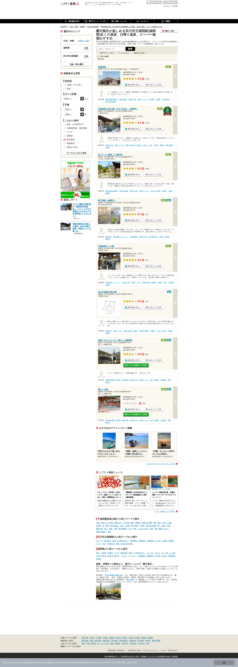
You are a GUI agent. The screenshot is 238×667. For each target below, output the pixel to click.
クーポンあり (124, 53)
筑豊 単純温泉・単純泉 (113, 380)
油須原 (98, 526)
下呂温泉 (114, 641)
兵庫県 (105, 638)
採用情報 (175, 656)
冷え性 (158, 541)
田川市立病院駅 (110, 102)
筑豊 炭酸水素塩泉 (111, 99)
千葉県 (98, 638)
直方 (109, 532)
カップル (99, 541)
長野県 (137, 638)
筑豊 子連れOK (130, 145)
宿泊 (104, 544)
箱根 (91, 641)
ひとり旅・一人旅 (168, 553)
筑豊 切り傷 (132, 99)
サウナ (98, 544)
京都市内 (133, 643)
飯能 (112, 643)
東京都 (118, 638)
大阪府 (124, 638)
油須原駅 (163, 380)
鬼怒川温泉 (156, 641)
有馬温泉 (97, 641)
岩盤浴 (70, 136)
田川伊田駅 (165, 99)
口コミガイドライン (150, 650)
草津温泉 (85, 641)
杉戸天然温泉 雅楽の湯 (114, 575)
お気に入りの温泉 (154, 2)
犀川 (155, 523)
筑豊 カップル (142, 99)
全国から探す (84, 41)
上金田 (163, 526)
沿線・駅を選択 (77, 64)
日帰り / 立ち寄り (74, 85)
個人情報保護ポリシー (112, 656)
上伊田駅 (171, 282)
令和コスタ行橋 (107, 523)
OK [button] (224, 663)
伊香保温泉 (123, 641)
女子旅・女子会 (161, 556)
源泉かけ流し (73, 147)
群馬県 (111, 638)
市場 (151, 529)
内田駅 (167, 237)
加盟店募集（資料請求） (116, 650)
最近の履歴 (170, 2)
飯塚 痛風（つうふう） (120, 237)
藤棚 (160, 529)
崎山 (160, 523)
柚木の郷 (130, 580)
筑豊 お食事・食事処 (149, 282)
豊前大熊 (99, 529)
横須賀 (93, 643)
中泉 (156, 529)
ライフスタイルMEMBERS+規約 (159, 656)
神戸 (147, 643)
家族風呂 (150, 541)
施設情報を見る (133, 85)
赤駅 (164, 282)
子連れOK (111, 544)
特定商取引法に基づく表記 (130, 656)
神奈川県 (85, 638)
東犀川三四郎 (147, 523)
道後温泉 (132, 641)
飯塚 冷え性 (143, 237)
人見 (130, 529)
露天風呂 (107, 541)
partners (50, 662)
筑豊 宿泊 (108, 331)
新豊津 (137, 523)
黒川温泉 (140, 641)
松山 (106, 529)
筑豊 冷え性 (109, 145)
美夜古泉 (117, 523)
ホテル (157, 553)
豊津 (132, 523)
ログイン (167, 6)
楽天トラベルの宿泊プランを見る (136, 365)
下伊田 (142, 526)
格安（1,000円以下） (120, 541)
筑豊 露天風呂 (144, 331)
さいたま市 (104, 643)
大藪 (115, 529)
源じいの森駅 (154, 380)
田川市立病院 (151, 526)
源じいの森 (167, 523)
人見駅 (156, 145)
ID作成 (175, 6)
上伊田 (127, 526)
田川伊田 (134, 526)
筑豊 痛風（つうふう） (113, 282)
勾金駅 (161, 237)
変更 (86, 48)
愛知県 (144, 638)
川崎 (88, 643)
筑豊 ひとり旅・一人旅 (144, 145)
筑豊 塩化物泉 (123, 191)
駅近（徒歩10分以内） (125, 544)
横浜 (83, 643)
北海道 (131, 638)
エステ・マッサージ (129, 556)
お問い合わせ (173, 650)
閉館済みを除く (140, 53)
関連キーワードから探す (70, 646)
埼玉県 (92, 638)
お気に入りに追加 (155, 85)
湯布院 (147, 641)
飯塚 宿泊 (108, 237)
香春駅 (107, 239)
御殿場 (117, 643)
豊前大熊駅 (169, 145)
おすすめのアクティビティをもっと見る (160, 464)
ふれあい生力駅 (155, 191)
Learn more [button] (132, 662)
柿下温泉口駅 (153, 237)
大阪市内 (124, 643)
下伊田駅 (151, 99)
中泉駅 (170, 331)
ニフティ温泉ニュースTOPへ (164, 511)
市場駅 (152, 331)
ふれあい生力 (143, 529)
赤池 (134, 529)
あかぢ (166, 529)
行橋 (98, 523)
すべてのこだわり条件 (77, 153)
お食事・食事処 (168, 541)
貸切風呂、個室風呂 (138, 541)
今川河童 (125, 523)
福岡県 (150, 638)
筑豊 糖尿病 (123, 99)
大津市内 (141, 643)
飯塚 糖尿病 (134, 237)
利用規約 (144, 656)
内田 (107, 526)
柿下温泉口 (114, 526)
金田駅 (162, 145)
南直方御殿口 (101, 532)
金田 (168, 526)
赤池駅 (107, 147)
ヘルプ (163, 650)
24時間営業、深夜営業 (77, 128)
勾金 (122, 526)
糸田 (110, 529)
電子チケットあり (107, 53)
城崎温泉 (106, 641)
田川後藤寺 (122, 529)
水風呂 (98, 559)
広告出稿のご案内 (134, 650)
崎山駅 (107, 382)
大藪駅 (158, 99)
